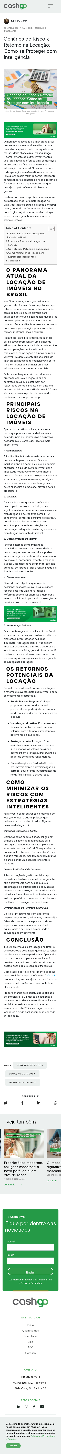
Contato (30, 1353)
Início (30, 1325)
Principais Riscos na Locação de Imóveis (26, 243)
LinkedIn (18, 1407)
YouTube (42, 1407)
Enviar (30, 1272)
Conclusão (14, 260)
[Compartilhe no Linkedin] (38, 1103)
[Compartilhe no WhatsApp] (55, 1103)
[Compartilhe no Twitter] (5, 1103)
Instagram (26, 1407)
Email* (10, 1255)
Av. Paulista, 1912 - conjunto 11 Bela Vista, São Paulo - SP (30, 1385)
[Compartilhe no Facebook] (22, 1103)
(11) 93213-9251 (30, 1377)
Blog (30, 1341)
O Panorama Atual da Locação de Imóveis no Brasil (26, 235)
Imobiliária (30, 1336)
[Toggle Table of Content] (50, 229)
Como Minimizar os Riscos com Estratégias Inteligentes (26, 254)
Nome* (11, 1241)
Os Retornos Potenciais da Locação (29, 248)
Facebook (34, 1407)
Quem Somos (30, 1330)
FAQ (30, 1347)
